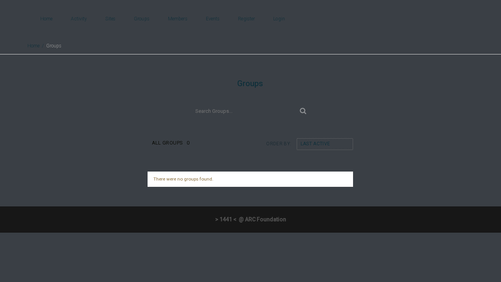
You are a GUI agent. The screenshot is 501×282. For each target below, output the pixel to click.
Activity (79, 19)
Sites (110, 19)
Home (46, 19)
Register (246, 19)
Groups (142, 19)
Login (279, 19)
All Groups (171, 143)
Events (213, 19)
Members (177, 19)
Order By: (278, 143)
